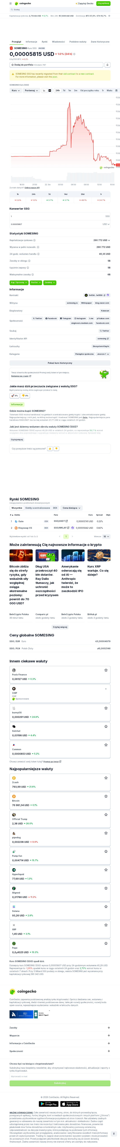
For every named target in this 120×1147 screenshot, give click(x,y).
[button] (72, 303)
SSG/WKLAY (60, 527)
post (55, 76)
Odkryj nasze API (32, 188)
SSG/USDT (59, 521)
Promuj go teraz (51, 761)
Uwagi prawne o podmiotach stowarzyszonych (30, 503)
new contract (87, 74)
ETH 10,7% (101, 16)
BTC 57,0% (91, 16)
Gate (85, 417)
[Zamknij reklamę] (105, 688)
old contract (69, 74)
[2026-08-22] (116, 90)
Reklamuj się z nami (20, 376)
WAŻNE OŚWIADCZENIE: (21, 1112)
